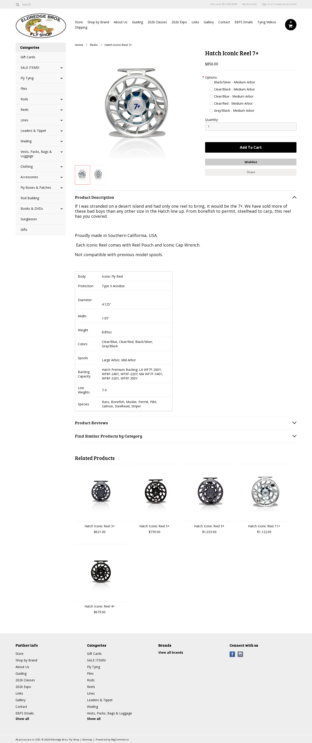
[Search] (17, 4)
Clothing (27, 166)
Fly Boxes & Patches (36, 187)
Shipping (81, 27)
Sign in (266, 4)
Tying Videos (266, 22)
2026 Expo (179, 22)
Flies (24, 88)
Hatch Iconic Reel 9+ (209, 526)
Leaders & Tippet (33, 130)
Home (79, 45)
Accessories (29, 177)
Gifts (24, 229)
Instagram (240, 654)
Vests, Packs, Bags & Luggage (36, 153)
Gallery (209, 22)
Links (195, 22)
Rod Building (30, 198)
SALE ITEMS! (30, 67)
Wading (26, 141)
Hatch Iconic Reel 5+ (154, 526)
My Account (249, 4)
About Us (120, 22)
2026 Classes (157, 22)
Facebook (232, 654)
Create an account (285, 4)
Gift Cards (28, 57)
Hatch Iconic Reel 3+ (100, 526)
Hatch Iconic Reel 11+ (264, 526)
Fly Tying (27, 78)
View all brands (170, 652)
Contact (224, 22)
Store (79, 22)
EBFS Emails (244, 22)
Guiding (137, 22)
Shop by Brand (98, 22)
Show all (22, 718)
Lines (24, 120)
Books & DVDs (32, 208)
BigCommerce (120, 739)
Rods (24, 99)
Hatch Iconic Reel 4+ (100, 606)
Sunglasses (29, 219)
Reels (25, 109)
